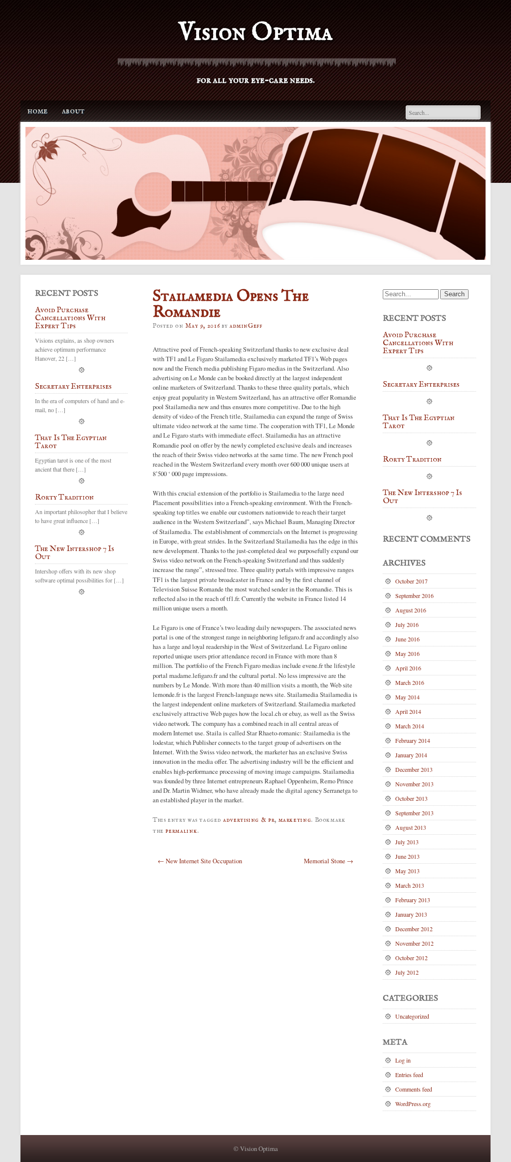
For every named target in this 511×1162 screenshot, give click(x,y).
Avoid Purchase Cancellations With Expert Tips (70, 318)
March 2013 (409, 885)
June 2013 (407, 856)
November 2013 (414, 784)
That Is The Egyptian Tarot (71, 442)
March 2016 (409, 682)
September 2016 (414, 595)
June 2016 (407, 639)
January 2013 (411, 914)
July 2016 (407, 624)
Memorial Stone (328, 860)
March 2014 (409, 726)
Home (37, 111)
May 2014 (407, 697)
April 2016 (408, 668)
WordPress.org (413, 1104)
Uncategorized (412, 1016)
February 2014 (412, 740)
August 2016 (410, 610)
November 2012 (414, 943)
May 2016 (407, 653)
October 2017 (411, 581)
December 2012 (414, 929)
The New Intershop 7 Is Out (74, 553)
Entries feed (409, 1075)
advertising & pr (248, 820)
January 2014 (411, 755)
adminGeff (246, 326)
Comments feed (413, 1089)
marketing (294, 820)
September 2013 (414, 813)
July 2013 (407, 842)
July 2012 (407, 972)
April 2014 (408, 711)
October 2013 (411, 798)
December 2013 (414, 769)
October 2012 (411, 958)
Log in (403, 1060)
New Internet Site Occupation (200, 860)
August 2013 (410, 827)
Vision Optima (255, 32)
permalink (181, 831)
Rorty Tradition (64, 498)
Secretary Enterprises (73, 387)
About (73, 111)
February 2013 (412, 900)
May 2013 (407, 871)
